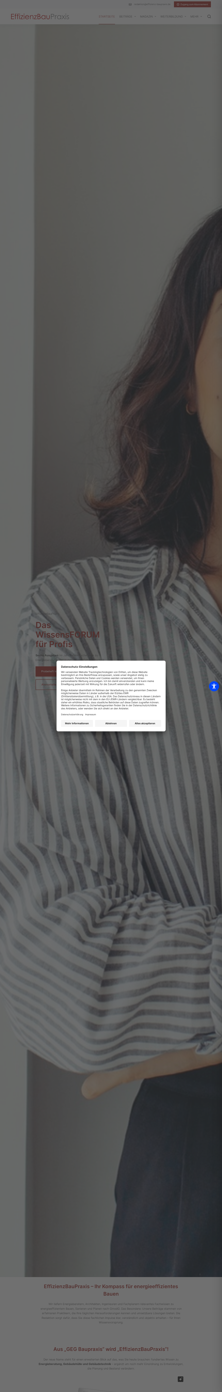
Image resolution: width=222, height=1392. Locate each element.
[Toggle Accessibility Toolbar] (214, 686)
